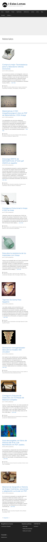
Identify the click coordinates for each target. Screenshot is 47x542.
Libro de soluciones (10, 228)
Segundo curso (15, 136)
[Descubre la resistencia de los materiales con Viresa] (8, 249)
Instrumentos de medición (7, 88)
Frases (13, 11)
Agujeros (5, 321)
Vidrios (25, 274)
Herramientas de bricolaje (15, 321)
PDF (3, 136)
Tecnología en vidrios (19, 274)
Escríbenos (36, 526)
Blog (42, 11)
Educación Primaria (18, 227)
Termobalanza (15, 88)
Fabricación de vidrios (8, 273)
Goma (8, 321)
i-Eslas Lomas (17, 3)
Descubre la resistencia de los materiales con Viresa (14, 254)
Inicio (2, 11)
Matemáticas (24, 134)
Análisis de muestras (8, 87)
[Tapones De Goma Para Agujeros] (8, 295)
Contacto (3, 15)
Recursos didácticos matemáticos (14, 185)
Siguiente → (6, 517)
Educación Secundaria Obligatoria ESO (13, 134)
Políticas (9, 15)
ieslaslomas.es (4, 537)
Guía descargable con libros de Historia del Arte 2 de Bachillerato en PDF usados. (14, 442)
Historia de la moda (8, 372)
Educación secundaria (17, 462)
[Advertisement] (23, 26)
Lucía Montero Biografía (5, 526)
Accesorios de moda (8, 371)
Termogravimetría (22, 88)
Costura (21, 371)
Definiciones (26, 11)
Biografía (7, 11)
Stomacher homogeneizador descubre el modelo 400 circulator (13, 350)
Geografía (17, 510)
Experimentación (18, 416)
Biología (9, 416)
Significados (19, 11)
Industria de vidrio (15, 273)
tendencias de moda (17, 372)
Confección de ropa (16, 371)
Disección (13, 416)
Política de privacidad (27, 528)
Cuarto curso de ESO (10, 227)
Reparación (23, 321)
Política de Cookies (27, 530)
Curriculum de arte (9, 462)
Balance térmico (15, 87)
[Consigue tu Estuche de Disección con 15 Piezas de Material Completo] (8, 391)
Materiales (6, 85)
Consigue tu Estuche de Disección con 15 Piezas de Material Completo (13, 398)
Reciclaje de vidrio (11, 274)
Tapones (8, 322)
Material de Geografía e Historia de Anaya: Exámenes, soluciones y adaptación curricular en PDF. (15, 489)
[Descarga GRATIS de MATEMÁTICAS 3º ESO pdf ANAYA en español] (8, 154)
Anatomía (5, 416)
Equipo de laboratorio (23, 87)
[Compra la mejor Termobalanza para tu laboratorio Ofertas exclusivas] (8, 60)
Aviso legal (25, 526)
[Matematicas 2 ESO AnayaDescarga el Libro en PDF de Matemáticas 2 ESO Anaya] (8, 106)
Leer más (13, 82)
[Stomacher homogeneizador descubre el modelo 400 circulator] (8, 343)
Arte (4, 462)
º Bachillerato (7, 464)
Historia (23, 462)
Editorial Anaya (6, 184)
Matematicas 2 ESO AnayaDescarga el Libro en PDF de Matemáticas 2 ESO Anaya (14, 113)
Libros (37, 11)
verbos (32, 11)
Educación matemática (14, 184)
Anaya (5, 134)
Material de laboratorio (12, 417)
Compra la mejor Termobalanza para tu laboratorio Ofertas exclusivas (14, 67)
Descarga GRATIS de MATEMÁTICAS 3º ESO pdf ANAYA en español (13, 161)
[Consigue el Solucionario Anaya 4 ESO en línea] (8, 204)
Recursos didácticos (8, 136)
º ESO (9, 512)
